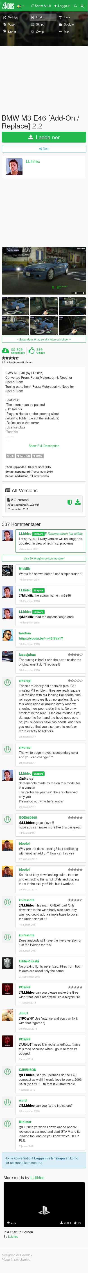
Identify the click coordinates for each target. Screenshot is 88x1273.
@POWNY (26, 1018)
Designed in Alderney (17, 1255)
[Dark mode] (75, 5)
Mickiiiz (24, 568)
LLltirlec (33, 161)
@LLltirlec (27, 822)
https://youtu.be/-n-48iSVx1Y (41, 638)
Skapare (38, 533)
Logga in (41, 1158)
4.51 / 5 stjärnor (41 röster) (17, 362)
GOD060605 (28, 817)
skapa (60, 1158)
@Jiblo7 (25, 1044)
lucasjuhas (27, 654)
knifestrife (26, 900)
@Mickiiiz (26, 595)
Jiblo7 (23, 1013)
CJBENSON (27, 1069)
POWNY (25, 987)
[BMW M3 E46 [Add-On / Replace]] (44, 271)
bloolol (24, 843)
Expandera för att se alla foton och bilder (44, 339)
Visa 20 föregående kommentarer (44, 558)
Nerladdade (18, 352)
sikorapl (25, 680)
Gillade (40, 352)
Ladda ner (47, 137)
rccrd (23, 1100)
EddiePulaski (29, 961)
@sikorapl (26, 778)
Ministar (25, 1121)
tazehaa (25, 633)
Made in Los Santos (16, 1259)
